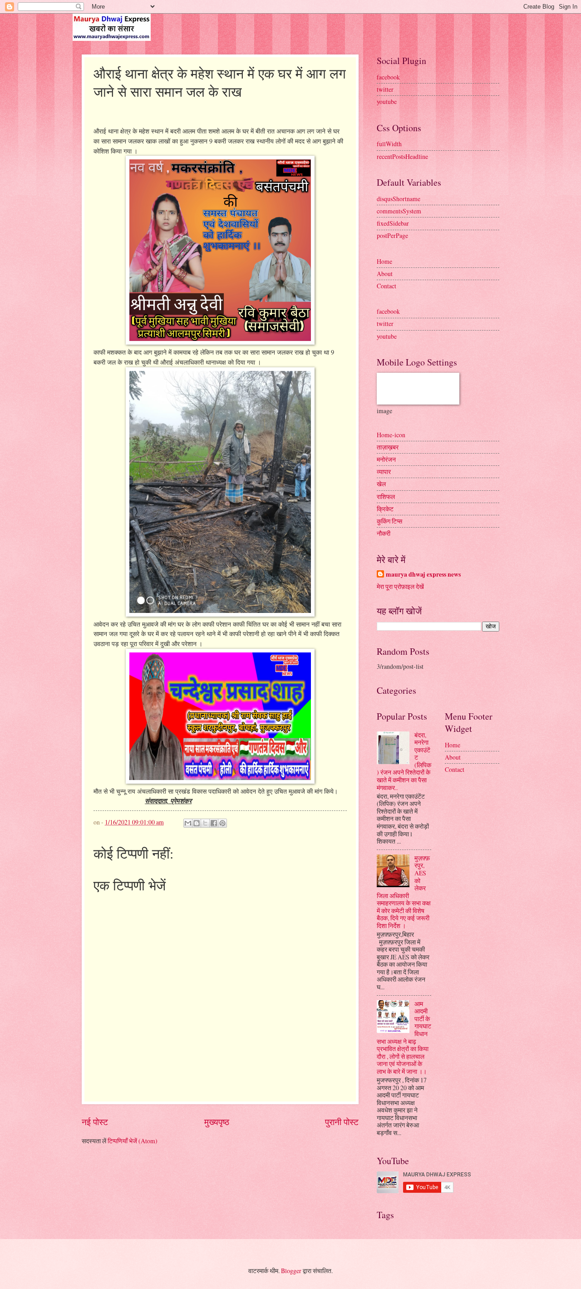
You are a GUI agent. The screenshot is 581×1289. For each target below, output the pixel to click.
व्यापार (384, 471)
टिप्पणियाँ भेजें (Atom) (133, 1140)
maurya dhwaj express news (423, 574)
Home (384, 261)
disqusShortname (398, 198)
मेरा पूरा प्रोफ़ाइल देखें (400, 586)
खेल (381, 483)
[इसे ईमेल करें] (187, 823)
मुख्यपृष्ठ (216, 1121)
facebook (388, 77)
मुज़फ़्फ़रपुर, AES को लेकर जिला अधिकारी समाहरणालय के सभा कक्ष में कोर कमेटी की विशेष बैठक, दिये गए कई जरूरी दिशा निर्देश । (404, 892)
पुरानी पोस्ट (342, 1121)
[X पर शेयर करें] (205, 823)
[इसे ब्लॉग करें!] (196, 823)
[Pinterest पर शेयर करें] (222, 823)
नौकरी (383, 533)
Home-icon (391, 434)
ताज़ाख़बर (388, 447)
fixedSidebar (393, 223)
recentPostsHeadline (402, 156)
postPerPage (392, 235)
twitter (385, 89)
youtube (387, 101)
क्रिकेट (385, 508)
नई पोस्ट (95, 1121)
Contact (386, 286)
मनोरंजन (386, 459)
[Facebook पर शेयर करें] (213, 823)
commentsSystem (399, 211)
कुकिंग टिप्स (389, 521)
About (385, 273)
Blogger (291, 1270)
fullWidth (389, 143)
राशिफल (386, 496)
